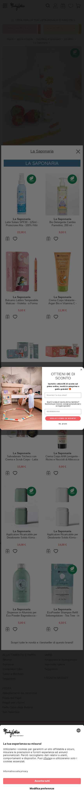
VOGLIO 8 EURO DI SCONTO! (63, 419)
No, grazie (63, 424)
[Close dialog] (81, 369)
